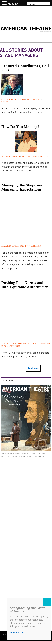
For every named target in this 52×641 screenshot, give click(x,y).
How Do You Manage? (20, 127)
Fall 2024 (21, 99)
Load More (33, 368)
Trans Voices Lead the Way (25, 344)
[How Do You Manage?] (26, 141)
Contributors (8, 99)
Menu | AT (14, 3)
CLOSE (46, 602)
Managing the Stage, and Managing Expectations (22, 187)
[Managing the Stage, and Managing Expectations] (26, 217)
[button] (5, 3)
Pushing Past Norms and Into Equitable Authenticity (25, 285)
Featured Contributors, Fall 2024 (25, 68)
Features (15, 156)
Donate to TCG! (21, 632)
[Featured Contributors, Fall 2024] (12, 85)
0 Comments (42, 156)
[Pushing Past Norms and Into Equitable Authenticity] (26, 315)
